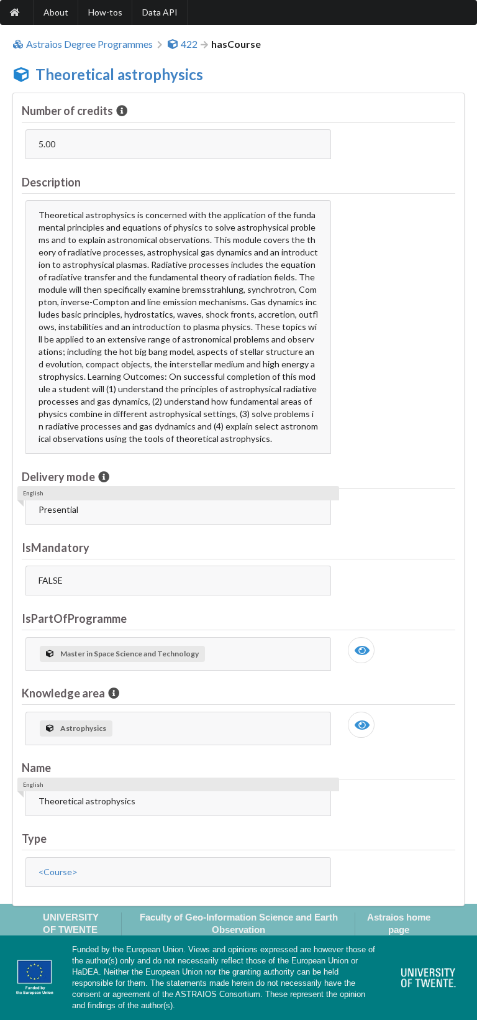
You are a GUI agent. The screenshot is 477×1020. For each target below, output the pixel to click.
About (55, 12)
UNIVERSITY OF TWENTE (71, 923)
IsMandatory (55, 547)
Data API (160, 12)
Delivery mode (58, 477)
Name (36, 767)
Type (34, 838)
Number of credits (67, 110)
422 (189, 44)
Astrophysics (83, 728)
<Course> (58, 871)
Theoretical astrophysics (119, 74)
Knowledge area (63, 693)
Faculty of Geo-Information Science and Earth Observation (239, 923)
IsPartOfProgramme (74, 618)
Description (51, 182)
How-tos (105, 12)
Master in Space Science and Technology (129, 653)
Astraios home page (398, 923)
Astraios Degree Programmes (89, 44)
